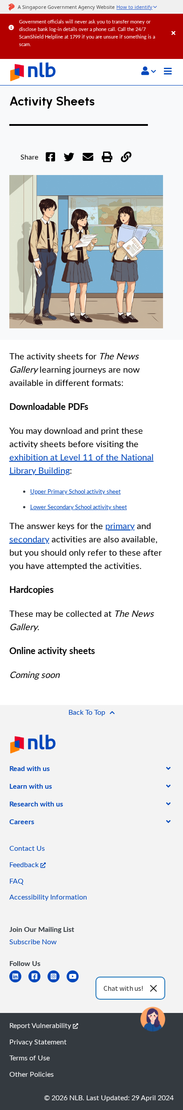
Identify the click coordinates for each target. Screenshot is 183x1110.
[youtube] (76, 981)
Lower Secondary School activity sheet (78, 507)
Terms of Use (29, 1058)
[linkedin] (18, 981)
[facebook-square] (38, 981)
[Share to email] (88, 162)
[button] (148, 70)
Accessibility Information (48, 897)
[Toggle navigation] (168, 72)
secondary (29, 539)
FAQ (16, 881)
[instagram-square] (57, 981)
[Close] (176, 24)
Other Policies (31, 1074)
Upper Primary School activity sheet (75, 491)
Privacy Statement (38, 1042)
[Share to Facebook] (50, 162)
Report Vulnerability (41, 1025)
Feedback (24, 864)
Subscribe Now (33, 941)
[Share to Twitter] (69, 162)
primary (120, 525)
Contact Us (27, 848)
